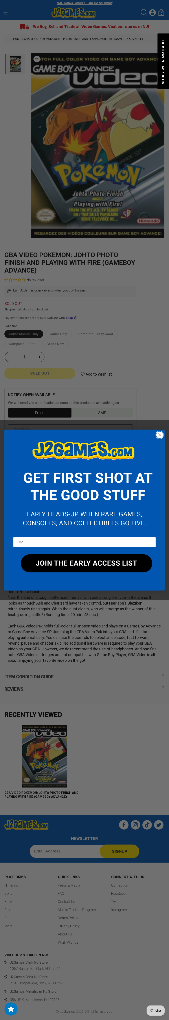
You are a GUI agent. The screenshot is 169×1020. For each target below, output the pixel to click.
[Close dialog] (159, 435)
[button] (84, 483)
